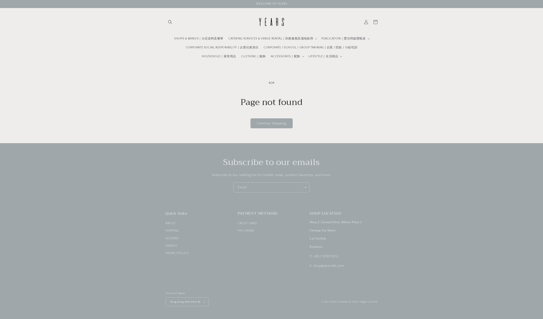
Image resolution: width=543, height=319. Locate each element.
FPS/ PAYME (246, 230)
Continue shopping (271, 123)
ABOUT (170, 223)
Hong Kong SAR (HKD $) (185, 301)
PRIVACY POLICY (177, 253)
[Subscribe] (304, 187)
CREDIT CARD (247, 223)
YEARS (333, 302)
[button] (170, 22)
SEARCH (171, 246)
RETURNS (172, 238)
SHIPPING (172, 230)
